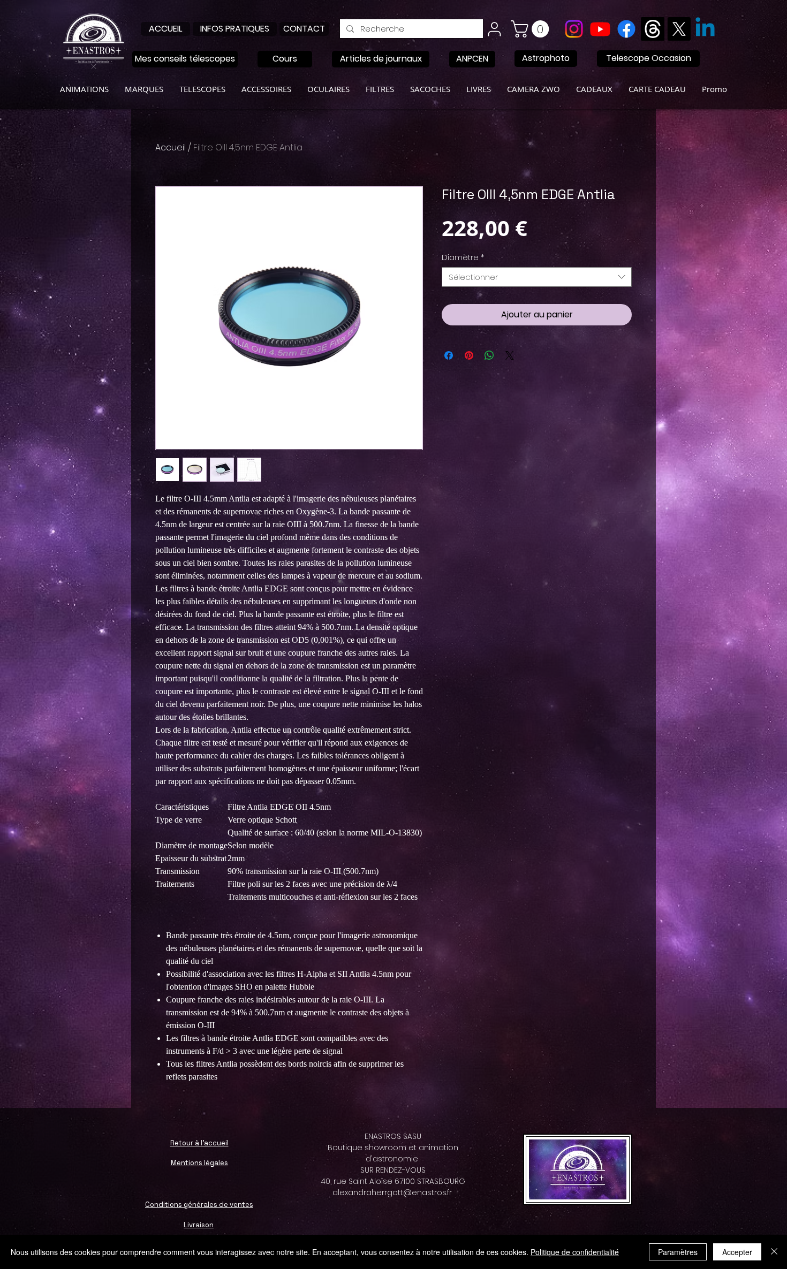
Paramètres (678, 1252)
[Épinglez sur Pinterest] (469, 355)
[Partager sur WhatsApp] (489, 355)
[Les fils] (652, 29)
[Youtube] (600, 29)
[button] (532, 28)
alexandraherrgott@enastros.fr (392, 1192)
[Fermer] (774, 1251)
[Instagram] (574, 29)
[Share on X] (509, 355)
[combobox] (537, 277)
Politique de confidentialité (575, 1252)
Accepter (737, 1252)
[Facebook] (626, 29)
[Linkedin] (705, 29)
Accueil (170, 147)
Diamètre (463, 257)
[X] (679, 29)
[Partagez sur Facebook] (448, 355)
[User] (494, 29)
